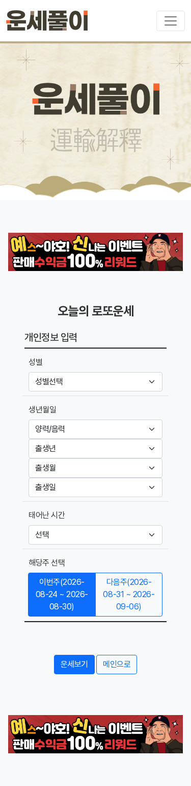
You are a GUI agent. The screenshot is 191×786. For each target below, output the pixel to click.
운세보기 (74, 664)
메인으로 (116, 664)
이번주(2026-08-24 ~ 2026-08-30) (62, 594)
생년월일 (42, 409)
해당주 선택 (47, 563)
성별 (35, 362)
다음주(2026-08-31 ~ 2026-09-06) (128, 594)
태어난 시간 (47, 515)
